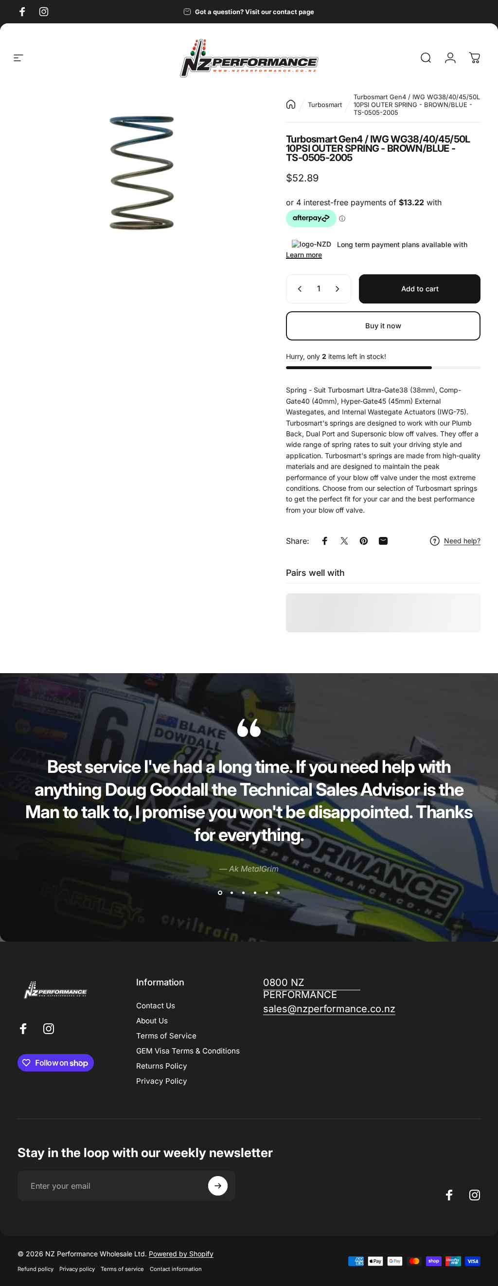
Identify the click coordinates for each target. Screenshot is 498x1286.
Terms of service (122, 1269)
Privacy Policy (161, 1081)
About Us (152, 1020)
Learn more (304, 254)
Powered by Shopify (181, 1254)
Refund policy (35, 1269)
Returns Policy (161, 1066)
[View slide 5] (266, 892)
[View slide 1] (220, 892)
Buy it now (383, 326)
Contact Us (155, 1005)
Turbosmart (325, 104)
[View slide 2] (231, 892)
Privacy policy (77, 1269)
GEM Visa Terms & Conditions (188, 1050)
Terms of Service (166, 1035)
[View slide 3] (243, 892)
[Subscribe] (218, 1186)
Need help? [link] (462, 540)
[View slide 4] (255, 892)
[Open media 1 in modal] (142, 176)
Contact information (176, 1269)
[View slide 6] (278, 892)
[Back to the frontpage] (291, 104)
